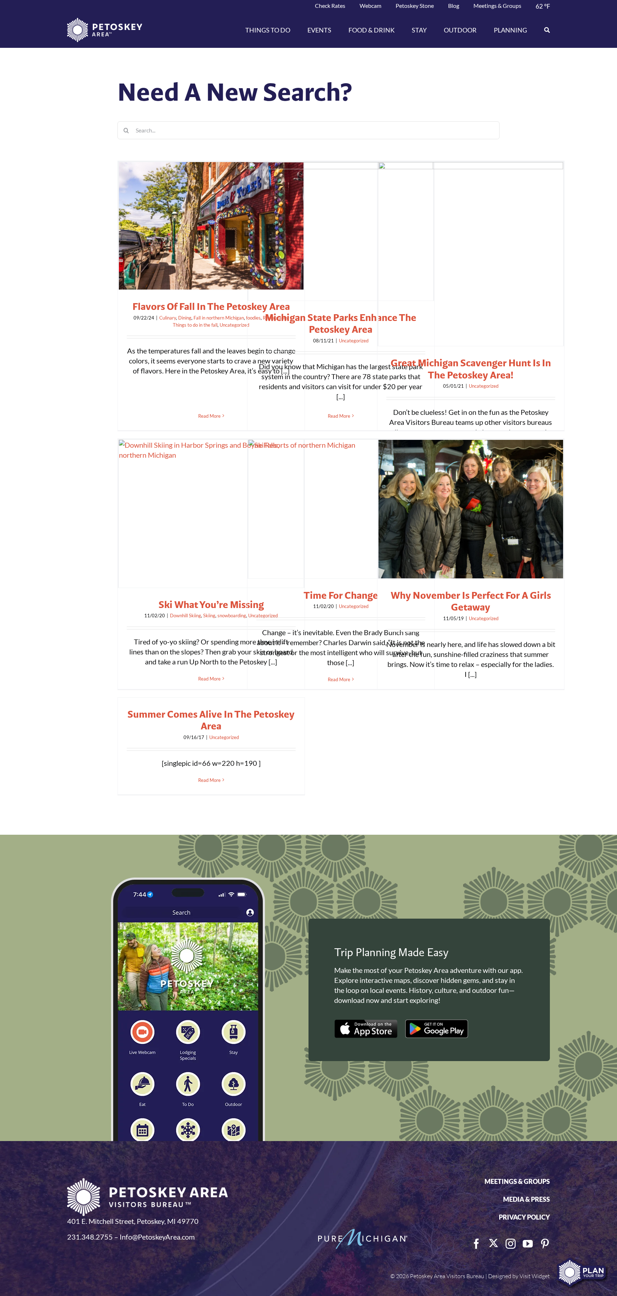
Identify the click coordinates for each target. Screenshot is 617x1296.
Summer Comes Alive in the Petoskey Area (211, 720)
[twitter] (493, 1243)
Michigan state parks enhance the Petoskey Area (340, 323)
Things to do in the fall (195, 325)
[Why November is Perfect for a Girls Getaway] (470, 509)
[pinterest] (545, 1244)
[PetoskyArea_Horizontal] (104, 21)
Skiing (209, 615)
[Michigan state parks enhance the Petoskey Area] (341, 231)
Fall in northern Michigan (219, 318)
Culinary (167, 318)
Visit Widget (535, 1276)
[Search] (543, 30)
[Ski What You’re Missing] (211, 514)
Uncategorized (234, 325)
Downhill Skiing (185, 615)
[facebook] (476, 1244)
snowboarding (231, 615)
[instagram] (511, 1244)
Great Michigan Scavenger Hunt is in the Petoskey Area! (471, 369)
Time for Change (341, 595)
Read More (209, 416)
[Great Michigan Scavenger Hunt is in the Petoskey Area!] (470, 254)
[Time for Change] (341, 509)
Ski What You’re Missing (211, 604)
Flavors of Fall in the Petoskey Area (211, 306)
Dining (184, 318)
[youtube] (528, 1244)
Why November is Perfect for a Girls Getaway (471, 601)
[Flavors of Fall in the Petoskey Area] (211, 226)
